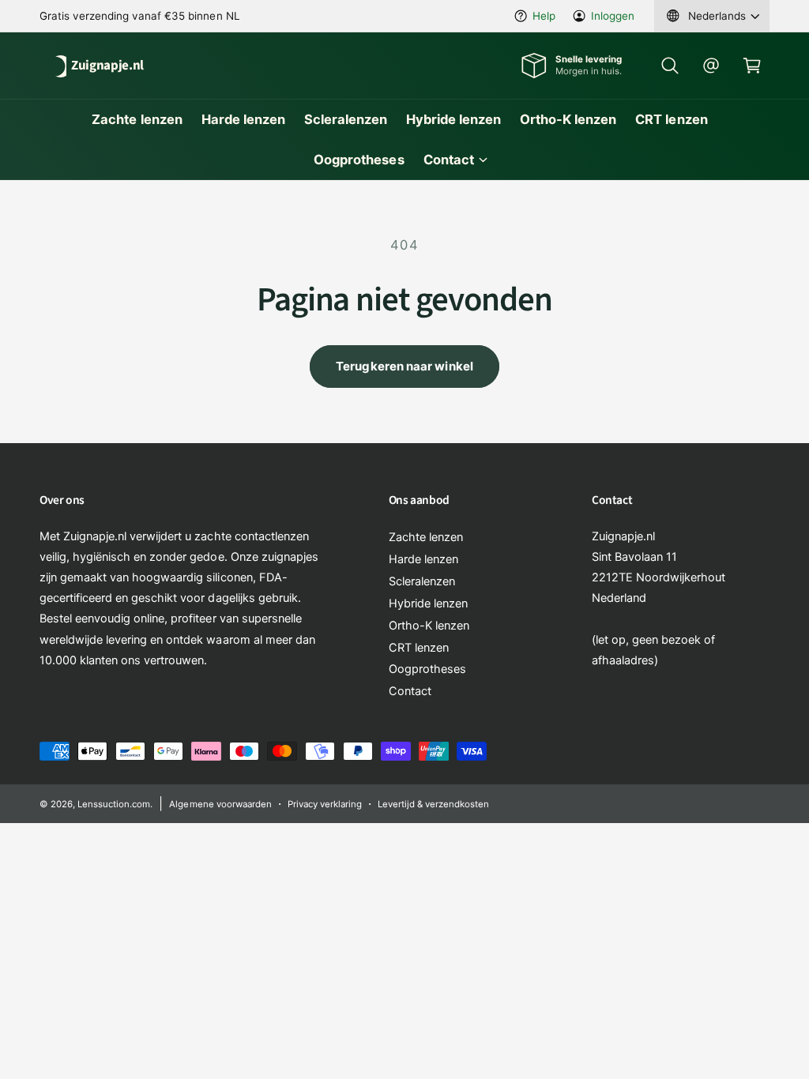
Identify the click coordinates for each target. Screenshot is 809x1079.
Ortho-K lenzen (429, 625)
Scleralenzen (422, 581)
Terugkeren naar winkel (404, 366)
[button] (669, 65)
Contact (410, 691)
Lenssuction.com (113, 804)
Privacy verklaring (325, 804)
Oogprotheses (427, 669)
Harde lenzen (423, 559)
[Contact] (711, 65)
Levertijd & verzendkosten (433, 804)
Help (543, 15)
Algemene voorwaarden (220, 804)
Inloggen (612, 15)
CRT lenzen (419, 648)
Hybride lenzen (428, 603)
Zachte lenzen (426, 537)
